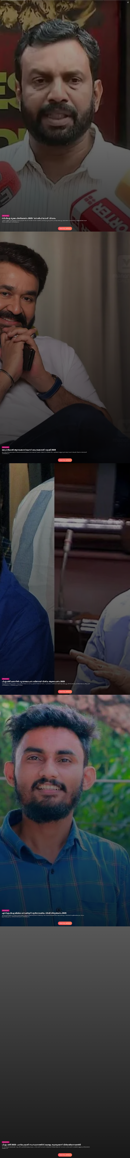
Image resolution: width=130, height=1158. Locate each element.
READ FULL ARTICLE (65, 228)
